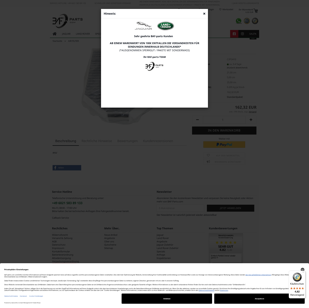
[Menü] (303, 273)
